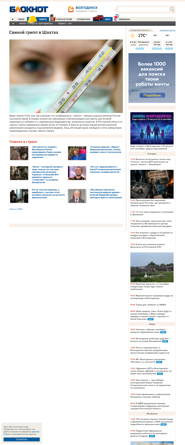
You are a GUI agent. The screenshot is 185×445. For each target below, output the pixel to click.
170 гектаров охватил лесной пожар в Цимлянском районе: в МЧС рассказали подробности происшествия (151, 421)
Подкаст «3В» (65, 23)
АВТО (107, 19)
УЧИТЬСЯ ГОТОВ (64, 19)
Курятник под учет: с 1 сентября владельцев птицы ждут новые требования (149, 286)
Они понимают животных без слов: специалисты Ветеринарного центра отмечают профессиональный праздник (151, 223)
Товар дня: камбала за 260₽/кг (151, 305)
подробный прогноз (167, 30)
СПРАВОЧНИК (83, 19)
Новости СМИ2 (15, 209)
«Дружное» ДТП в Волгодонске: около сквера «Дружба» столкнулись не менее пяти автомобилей (151, 371)
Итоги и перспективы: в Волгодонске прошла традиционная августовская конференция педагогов (149, 350)
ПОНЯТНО (21, 439)
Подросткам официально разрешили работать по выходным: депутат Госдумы (149, 433)
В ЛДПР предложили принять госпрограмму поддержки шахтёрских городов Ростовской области (149, 406)
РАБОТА (43, 19)
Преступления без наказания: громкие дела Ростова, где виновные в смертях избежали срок (150, 203)
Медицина (124, 19)
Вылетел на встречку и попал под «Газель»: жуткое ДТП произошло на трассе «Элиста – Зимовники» (150, 162)
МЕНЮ (21, 19)
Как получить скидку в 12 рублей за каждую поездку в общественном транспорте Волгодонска (151, 235)
